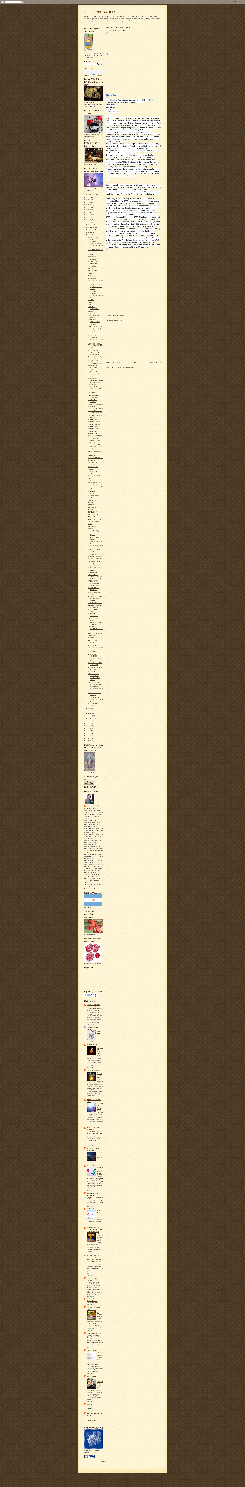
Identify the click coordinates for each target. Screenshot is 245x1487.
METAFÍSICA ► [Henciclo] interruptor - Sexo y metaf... (95, 629)
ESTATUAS (91, 460)
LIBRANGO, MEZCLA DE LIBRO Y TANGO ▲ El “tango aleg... (95, 346)
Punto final (90, 1197)
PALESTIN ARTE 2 (94, 431)
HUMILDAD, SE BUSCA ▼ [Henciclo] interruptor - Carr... (95, 438)
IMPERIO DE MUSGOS (95, 557)
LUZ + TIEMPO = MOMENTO (93, 655)
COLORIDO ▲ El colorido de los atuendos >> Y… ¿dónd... (94, 677)
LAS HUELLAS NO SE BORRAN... (95, 659)
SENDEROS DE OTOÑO (95, 458)
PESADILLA (92, 510)
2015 (88, 723)
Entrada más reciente (113, 362)
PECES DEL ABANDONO (93, 615)
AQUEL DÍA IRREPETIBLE (93, 312)
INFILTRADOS (92, 526)
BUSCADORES (92, 271)
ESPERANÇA (100, 1312)
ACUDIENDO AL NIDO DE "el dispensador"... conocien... (95, 598)
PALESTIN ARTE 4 (94, 426)
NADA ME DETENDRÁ (95, 603)
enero (90, 721)
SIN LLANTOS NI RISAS (100, 1235)
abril (89, 713)
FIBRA (90, 524)
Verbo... (89, 1404)
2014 (88, 726)
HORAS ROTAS (92, 1045)
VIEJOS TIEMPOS (93, 455)
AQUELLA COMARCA (95, 633)
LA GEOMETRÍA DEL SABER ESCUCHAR (95, 412)
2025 (88, 200)
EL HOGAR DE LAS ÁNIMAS (94, 610)
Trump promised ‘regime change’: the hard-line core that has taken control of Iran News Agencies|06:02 (95, 1009)
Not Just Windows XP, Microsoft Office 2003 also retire (94, 1283)
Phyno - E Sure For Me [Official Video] (95, 358)
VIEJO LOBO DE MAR (95, 395)
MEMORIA (91, 491)
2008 (88, 740)
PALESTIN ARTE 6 (94, 422)
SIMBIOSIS (91, 635)
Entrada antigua (155, 362)
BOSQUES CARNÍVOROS (95, 559)
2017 (88, 220)
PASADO (90, 503)
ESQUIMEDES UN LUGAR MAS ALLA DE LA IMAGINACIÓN (94, 1230)
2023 (88, 205)
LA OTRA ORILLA (94, 264)
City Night (99, 1152)
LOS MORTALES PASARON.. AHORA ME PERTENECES (95, 577)
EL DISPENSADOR (99, 11)
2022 (88, 207)
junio (89, 708)
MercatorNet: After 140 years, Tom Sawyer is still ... (95, 487)
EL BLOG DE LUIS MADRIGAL (93, 1129)
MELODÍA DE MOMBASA (92, 336)
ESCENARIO (92, 259)
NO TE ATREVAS (93, 566)
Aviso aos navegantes (93, 1335)
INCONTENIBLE (93, 514)
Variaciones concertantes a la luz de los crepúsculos (100, 1356)
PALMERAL (91, 276)
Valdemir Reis (91, 1209)
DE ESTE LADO (93, 467)
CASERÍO (91, 300)
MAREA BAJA (92, 393)
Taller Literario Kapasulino (91, 1377)
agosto (90, 235)
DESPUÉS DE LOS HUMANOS (93, 589)
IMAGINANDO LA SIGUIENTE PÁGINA (95, 407)
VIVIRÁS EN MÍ (93, 581)
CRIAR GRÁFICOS (100, 1212)
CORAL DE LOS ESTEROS (92, 1279)
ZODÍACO (91, 273)
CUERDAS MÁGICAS (94, 521)
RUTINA (90, 473)
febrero (90, 718)
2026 (88, 197)
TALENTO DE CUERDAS (95, 404)
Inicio (135, 362)
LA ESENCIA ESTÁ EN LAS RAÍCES (95, 606)
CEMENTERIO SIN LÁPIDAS (94, 551)
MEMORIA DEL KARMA (93, 463)
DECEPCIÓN (92, 266)
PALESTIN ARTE (93, 434)
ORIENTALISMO (93, 257)
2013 (88, 728)
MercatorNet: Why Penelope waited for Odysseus (94, 533)
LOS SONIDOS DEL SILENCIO (94, 562)
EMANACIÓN (92, 645)
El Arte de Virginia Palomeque (93, 1149)
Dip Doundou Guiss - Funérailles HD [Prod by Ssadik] (95, 374)
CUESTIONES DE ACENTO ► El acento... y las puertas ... (95, 387)
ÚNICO (90, 304)
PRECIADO (91, 254)
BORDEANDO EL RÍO (95, 476)
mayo (90, 711)
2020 (88, 212)
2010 (88, 735)
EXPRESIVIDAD (93, 262)
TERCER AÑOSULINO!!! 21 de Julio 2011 (100, 1383)
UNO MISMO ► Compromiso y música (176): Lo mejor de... (95, 380)
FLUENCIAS (92, 324)
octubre (90, 230)
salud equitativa (94, 806)
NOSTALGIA (92, 652)
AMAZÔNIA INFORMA (94, 1256)
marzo (90, 716)
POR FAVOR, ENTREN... (95, 482)
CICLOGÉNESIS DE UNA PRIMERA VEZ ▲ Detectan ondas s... (95, 446)
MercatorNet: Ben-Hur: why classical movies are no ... (95, 287)
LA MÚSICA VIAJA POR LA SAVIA (95, 624)
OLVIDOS (91, 638)
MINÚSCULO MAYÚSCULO (93, 292)
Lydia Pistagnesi (92, 1350)
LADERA (91, 302)
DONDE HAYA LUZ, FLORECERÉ (94, 584)
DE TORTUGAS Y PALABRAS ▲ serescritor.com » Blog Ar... (95, 540)
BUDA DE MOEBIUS (94, 519)
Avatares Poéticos (92, 1299)
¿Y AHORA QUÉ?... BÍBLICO (94, 497)
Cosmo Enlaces (91, 1420)
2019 (88, 215)
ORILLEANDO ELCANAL (92, 479)
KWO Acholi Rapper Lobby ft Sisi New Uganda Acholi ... (94, 352)
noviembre (91, 227)
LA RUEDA (91, 442)
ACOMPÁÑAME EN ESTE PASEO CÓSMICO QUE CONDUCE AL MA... (95, 240)
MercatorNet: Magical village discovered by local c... (95, 331)
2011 (88, 733)
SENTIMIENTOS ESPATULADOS (94, 321)
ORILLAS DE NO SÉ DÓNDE (94, 316)
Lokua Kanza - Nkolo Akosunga (94, 694)
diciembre (91, 225)
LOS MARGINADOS (93, 1005)
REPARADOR (92, 278)
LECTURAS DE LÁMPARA (92, 401)
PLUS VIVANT (92, 703)
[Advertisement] (125, 343)
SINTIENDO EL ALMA (95, 326)
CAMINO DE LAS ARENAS (93, 619)
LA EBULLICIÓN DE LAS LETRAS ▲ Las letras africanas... (95, 684)
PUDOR (90, 252)
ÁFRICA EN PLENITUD (95, 250)
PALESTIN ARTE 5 (94, 424)
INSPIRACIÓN (92, 512)
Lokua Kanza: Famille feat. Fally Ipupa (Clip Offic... (95, 699)
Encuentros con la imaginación (92, 1194)
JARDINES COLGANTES (95, 554)
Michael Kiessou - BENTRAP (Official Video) (94, 367)
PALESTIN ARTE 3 (94, 429)
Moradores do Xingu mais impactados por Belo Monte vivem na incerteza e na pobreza (94, 1260)
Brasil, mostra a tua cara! (95, 1333)
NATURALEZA (92, 640)
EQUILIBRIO (92, 528)
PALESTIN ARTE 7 (94, 419)
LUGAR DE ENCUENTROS (93, 308)
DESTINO (91, 505)
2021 (88, 210)
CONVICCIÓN (92, 500)
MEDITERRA (91, 1409)
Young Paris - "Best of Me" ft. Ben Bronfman (95, 362)
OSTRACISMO (92, 397)
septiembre (91, 232)
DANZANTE (91, 494)
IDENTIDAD (92, 507)
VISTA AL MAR (93, 572)
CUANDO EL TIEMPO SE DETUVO (95, 593)
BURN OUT (91, 517)
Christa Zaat (111, 95)
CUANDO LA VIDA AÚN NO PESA (95, 416)
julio (89, 706)
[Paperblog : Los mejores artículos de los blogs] (90, 997)
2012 (88, 731)
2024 (88, 202)
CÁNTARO (91, 642)
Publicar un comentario (114, 324)
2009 (88, 738)
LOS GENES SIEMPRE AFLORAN (95, 668)
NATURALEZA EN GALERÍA (94, 569)
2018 (88, 217)
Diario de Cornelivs (93, 1070)
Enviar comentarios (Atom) (124, 367)
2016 (88, 222)
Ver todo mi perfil (89, 889)
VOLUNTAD (91, 269)
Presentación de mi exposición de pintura (93, 1301)
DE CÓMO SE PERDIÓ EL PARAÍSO (95, 664)
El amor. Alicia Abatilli (99, 1032)
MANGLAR (91, 671)
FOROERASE (91, 1166)
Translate (99, 75)
